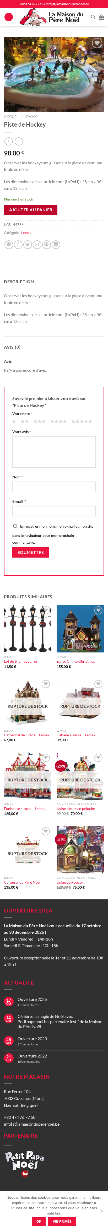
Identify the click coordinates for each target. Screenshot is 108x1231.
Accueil (11, 117)
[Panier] (101, 17)
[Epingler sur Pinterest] (46, 244)
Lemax (30, 117)
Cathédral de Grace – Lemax (27, 735)
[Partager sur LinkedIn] (56, 244)
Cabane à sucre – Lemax (76, 735)
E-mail (19, 501)
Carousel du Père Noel (22, 882)
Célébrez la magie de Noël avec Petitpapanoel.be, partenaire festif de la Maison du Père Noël (60, 1021)
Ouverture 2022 (32, 1055)
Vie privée (62, 1221)
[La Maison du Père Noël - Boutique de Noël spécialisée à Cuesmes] (52, 17)
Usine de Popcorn (71, 882)
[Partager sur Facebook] (18, 244)
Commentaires (28, 1005)
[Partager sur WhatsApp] (8, 244)
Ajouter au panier (30, 209)
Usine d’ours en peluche (76, 809)
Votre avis (21, 431)
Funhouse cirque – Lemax (24, 809)
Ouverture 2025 (32, 999)
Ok (39, 1221)
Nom (17, 477)
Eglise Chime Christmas (76, 661)
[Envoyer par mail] (37, 244)
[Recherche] (93, 17)
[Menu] (8, 17)
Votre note (22, 413)
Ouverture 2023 (32, 1038)
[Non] (101, 1212)
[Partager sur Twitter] (27, 244)
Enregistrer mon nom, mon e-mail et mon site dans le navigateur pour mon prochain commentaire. (52, 534)
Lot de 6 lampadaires (20, 661)
